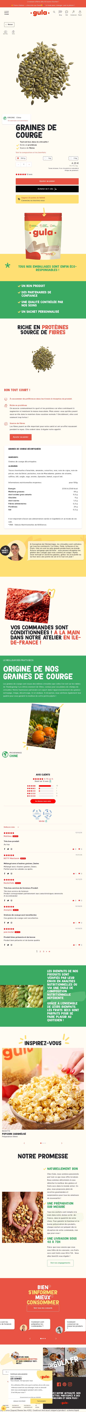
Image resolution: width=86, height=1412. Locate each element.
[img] (9, 833)
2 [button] (40, 951)
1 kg (49, 158)
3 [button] (43, 951)
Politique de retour (37, 1405)
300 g (23, 158)
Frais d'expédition (65, 168)
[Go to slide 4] (45, 1143)
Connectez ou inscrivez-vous (33, 200)
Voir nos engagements (60, 1263)
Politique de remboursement (16, 1406)
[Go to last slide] (24, 1143)
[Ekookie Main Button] (3, 1408)
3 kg (75, 158)
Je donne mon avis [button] (43, 801)
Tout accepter (41, 1401)
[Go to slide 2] (42, 1143)
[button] (6, 12)
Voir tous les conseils (43, 1308)
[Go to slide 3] (43, 1143)
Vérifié (42, 821)
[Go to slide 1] (40, 1143)
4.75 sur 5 (48, 779)
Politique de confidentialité (28, 1406)
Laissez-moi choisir (19, 1401)
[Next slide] (61, 1143)
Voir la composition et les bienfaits (31, 152)
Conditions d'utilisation (6, 1406)
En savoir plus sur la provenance (18, 120)
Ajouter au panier (20, 437)
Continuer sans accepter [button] (18, 1374)
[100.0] (37, 813)
